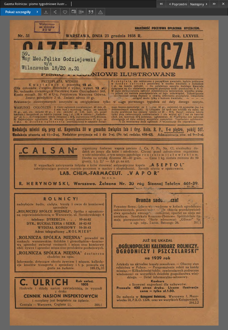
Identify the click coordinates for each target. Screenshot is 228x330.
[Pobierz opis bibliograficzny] (81, 12)
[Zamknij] (223, 4)
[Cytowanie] (91, 12)
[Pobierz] (46, 12)
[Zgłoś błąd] (100, 12)
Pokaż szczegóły (18, 11)
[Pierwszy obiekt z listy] (161, 4)
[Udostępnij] (55, 12)
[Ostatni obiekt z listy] (214, 4)
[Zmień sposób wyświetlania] (73, 12)
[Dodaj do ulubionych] (65, 12)
